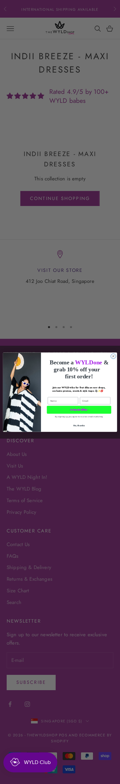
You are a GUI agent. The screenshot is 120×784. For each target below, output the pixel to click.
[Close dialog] (113, 355)
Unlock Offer (78, 409)
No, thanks (79, 425)
